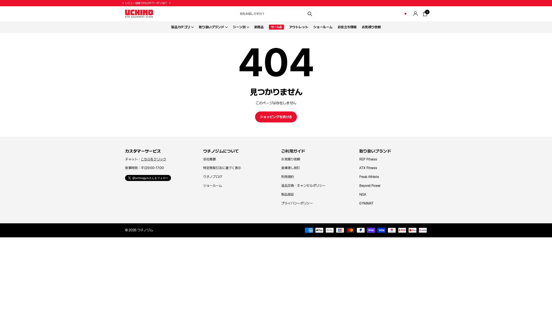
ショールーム (322, 27)
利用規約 (287, 177)
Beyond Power (370, 186)
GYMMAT (366, 203)
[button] (123, 3)
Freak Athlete (369, 177)
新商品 (259, 27)
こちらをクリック (153, 159)
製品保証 (287, 194)
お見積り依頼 (371, 27)
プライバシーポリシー (297, 203)
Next (170, 3)
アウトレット (298, 27)
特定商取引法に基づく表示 (222, 168)
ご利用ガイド (293, 151)
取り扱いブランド (375, 151)
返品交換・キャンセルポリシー (303, 186)
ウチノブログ (212, 177)
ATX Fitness (368, 168)
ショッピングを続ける (276, 117)
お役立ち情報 (347, 27)
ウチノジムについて (221, 151)
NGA (362, 194)
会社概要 (209, 159)
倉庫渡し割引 (290, 168)
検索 (310, 14)
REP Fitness (368, 159)
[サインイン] (415, 14)
